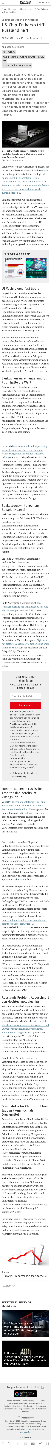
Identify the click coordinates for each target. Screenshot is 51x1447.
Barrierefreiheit (11, 1409)
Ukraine (44, 170)
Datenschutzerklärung (20, 743)
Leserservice (27, 1401)
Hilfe (42, 1401)
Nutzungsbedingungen (23, 733)
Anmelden (44, 3)
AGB (37, 1401)
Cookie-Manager (13, 1401)
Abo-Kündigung (34, 1403)
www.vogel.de (25, 1432)
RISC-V (21, 879)
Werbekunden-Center (13, 1406)
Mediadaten (29, 1406)
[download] (40, 1443)
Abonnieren (25, 705)
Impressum (24, 1409)
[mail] (33, 1444)
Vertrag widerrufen (17, 1403)
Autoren (25, 1412)
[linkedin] (26, 1444)
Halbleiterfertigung (25, 9)
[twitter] (10, 1444)
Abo (33, 1409)
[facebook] (3, 1444)
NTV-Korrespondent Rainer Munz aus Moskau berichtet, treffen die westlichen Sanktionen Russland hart (23, 806)
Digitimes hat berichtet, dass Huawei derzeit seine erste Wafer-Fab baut (25, 644)
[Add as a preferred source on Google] (25, 1393)
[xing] (18, 1443)
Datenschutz (41, 1406)
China (39, 457)
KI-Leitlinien (41, 1409)
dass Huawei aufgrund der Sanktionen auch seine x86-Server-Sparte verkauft (25, 607)
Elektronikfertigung (9, 9)
